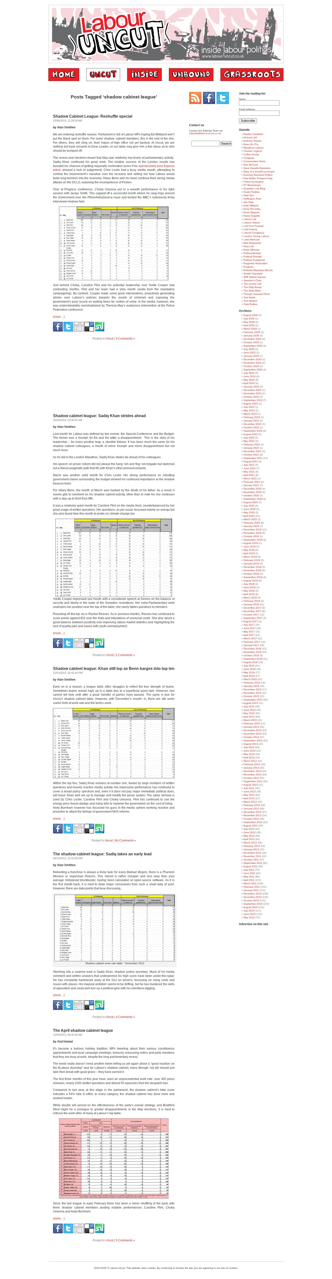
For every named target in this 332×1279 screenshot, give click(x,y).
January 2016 (251, 686)
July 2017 (249, 624)
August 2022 (250, 434)
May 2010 (249, 917)
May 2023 (249, 410)
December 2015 (253, 689)
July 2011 (249, 869)
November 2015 (253, 693)
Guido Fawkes (252, 192)
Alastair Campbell (253, 134)
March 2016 (250, 679)
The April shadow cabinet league (83, 1030)
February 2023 (252, 417)
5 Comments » (125, 1240)
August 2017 (250, 621)
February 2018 (252, 601)
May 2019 (249, 550)
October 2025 (251, 342)
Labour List (250, 219)
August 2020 (250, 502)
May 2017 (249, 631)
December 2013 (253, 771)
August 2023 (250, 403)
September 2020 (253, 499)
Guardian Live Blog (254, 188)
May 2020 (249, 512)
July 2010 (249, 910)
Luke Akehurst (252, 239)
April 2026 (249, 325)
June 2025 (250, 352)
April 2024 (249, 383)
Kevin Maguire (252, 212)
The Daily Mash (252, 290)
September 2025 (253, 345)
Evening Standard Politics (258, 175)
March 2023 (250, 413)
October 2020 (251, 495)
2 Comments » (125, 655)
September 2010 (253, 903)
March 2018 (250, 597)
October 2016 (251, 655)
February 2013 (252, 805)
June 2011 (249, 873)
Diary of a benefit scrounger (259, 171)
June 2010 (250, 914)
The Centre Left (252, 283)
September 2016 (253, 658)
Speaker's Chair (252, 280)
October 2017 (251, 614)
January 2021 (251, 485)
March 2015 (250, 720)
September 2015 (253, 699)
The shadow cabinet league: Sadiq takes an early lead (102, 854)
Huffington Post (252, 198)
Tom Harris (249, 297)
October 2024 (251, 366)
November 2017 (253, 611)
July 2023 (249, 407)
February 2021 (252, 482)
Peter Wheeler (252, 249)
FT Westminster (252, 185)
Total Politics (250, 304)
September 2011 (253, 863)
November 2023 (253, 393)
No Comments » (125, 840)
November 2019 (253, 533)
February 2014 (252, 764)
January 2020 (251, 526)
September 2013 (253, 781)
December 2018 (253, 567)
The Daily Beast (252, 287)
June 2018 (250, 587)
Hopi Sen (249, 195)
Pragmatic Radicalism (255, 263)
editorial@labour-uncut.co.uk (205, 133)
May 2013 (249, 795)
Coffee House (251, 154)
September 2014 (253, 740)
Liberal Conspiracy (254, 232)
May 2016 (249, 672)
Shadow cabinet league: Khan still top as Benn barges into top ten (114, 668)
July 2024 (249, 373)
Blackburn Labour (253, 147)
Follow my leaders (253, 181)
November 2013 (253, 774)
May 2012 (249, 835)
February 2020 (252, 522)
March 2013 (250, 801)
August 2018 (250, 580)
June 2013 (250, 791)
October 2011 (251, 859)
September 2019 (253, 539)
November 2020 (253, 492)
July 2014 (249, 747)
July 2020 (249, 505)
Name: (242, 99)
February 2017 (252, 641)
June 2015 (250, 710)
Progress (248, 266)
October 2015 (251, 696)
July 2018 (249, 584)
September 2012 (253, 822)
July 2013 (249, 788)
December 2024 (253, 359)
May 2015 (249, 713)
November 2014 (253, 733)
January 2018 (251, 604)
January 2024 (251, 386)
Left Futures (250, 229)
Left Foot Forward (253, 226)
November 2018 (253, 570)
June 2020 (250, 509)
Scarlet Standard (253, 273)
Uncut (110, 338)
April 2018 (249, 594)
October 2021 (251, 454)
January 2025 (251, 356)
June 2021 (250, 468)
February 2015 (252, 723)
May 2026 (249, 322)
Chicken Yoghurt (253, 151)
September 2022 (253, 430)
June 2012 (250, 832)
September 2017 (253, 618)
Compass (249, 158)
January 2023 (251, 420)
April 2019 (249, 553)
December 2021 (253, 451)
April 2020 (249, 516)
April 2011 (248, 880)
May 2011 (249, 876)
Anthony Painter (252, 141)
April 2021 (249, 475)
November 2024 (253, 362)
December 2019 (253, 529)
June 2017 (250, 628)
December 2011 (252, 852)
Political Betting (252, 253)
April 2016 (249, 676)
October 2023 (251, 396)
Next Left (249, 246)
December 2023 (253, 390)
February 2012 (252, 846)
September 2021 (253, 458)
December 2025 (253, 339)
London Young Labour (256, 236)
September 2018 (253, 577)
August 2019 (250, 543)
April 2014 (249, 757)
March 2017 (250, 638)
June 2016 (250, 669)
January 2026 (251, 335)
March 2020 (250, 519)
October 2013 (251, 778)
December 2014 (253, 730)
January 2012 (251, 849)
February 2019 (252, 560)
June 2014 (250, 750)
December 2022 (253, 424)
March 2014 (250, 761)
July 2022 (249, 437)
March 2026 (250, 328)
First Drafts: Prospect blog (258, 178)
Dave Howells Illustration (257, 168)
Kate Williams (251, 205)
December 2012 (253, 812)
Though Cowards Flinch (257, 294)
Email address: (247, 109)
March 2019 (250, 556)
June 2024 (250, 376)
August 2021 (250, 461)
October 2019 (251, 536)
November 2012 (253, 815)
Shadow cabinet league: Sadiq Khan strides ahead (99, 416)
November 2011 (252, 856)
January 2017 (251, 645)
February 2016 (252, 682)
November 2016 (253, 652)
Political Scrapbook (254, 260)
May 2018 (249, 590)
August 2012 (250, 825)
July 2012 (249, 829)
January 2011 (251, 890)
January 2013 (251, 808)
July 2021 (249, 465)
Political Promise (253, 256)
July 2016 (249, 665)
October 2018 (251, 573)
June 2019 (250, 546)
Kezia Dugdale (252, 215)
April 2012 (249, 839)
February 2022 (252, 444)
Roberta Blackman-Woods (258, 270)
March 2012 (250, 842)
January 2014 (251, 767)
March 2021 (250, 478)
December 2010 (253, 893)
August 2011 (250, 866)
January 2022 (251, 448)
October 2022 (251, 427)
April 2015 (249, 716)
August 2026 (250, 315)
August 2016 (250, 662)
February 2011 (252, 886)
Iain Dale (248, 202)
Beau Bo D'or (251, 144)
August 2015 (250, 703)
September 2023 (253, 400)
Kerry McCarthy (252, 209)
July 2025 (249, 349)
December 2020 (253, 488)
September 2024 (253, 369)
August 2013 (250, 784)
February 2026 (252, 332)
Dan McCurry (251, 164)
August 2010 (250, 907)
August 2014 (250, 744)
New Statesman (252, 243)
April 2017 (249, 635)
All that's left (250, 137)
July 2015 (249, 706)
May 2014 (249, 754)
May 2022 (249, 441)
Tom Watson (250, 300)
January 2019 (251, 563)
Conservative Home (254, 161)
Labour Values (252, 222)
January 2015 (251, 727)
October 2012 (251, 818)
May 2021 (249, 471)
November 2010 (253, 897)
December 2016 (253, 648)
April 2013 (249, 798)
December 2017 (253, 607)
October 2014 (251, 737)
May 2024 (249, 379)
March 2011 (250, 883)
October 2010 (251, 900)
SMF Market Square (255, 277)
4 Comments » (125, 338)
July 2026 (249, 318)
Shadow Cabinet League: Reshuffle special (92, 116)
